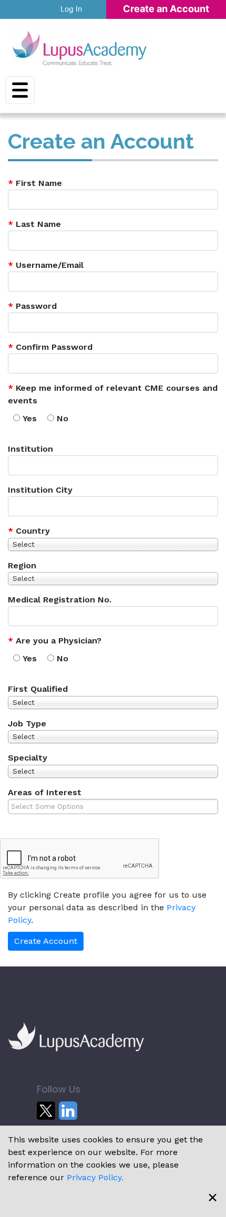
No (62, 418)
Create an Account (166, 8)
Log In (71, 8)
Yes (30, 418)
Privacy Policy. (95, 1177)
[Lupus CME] (79, 47)
